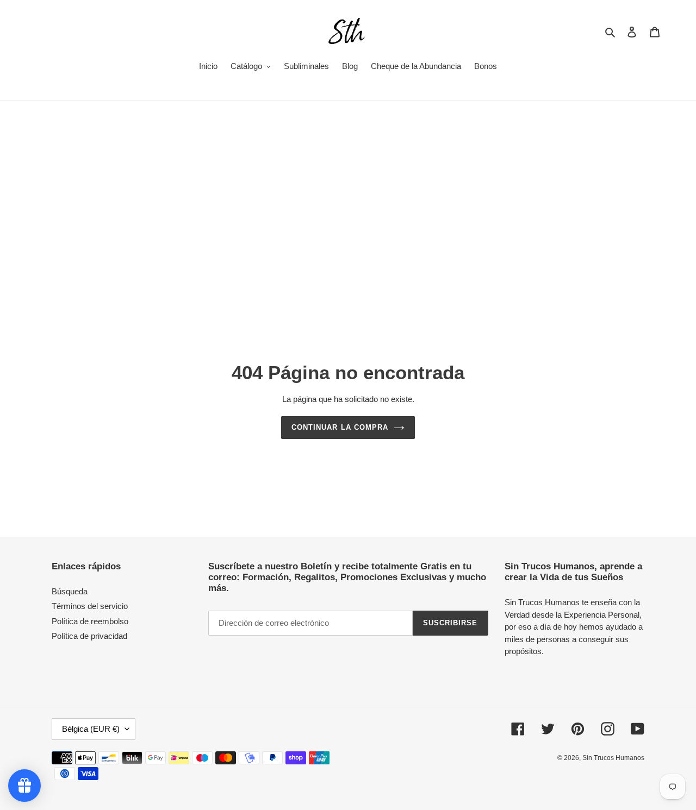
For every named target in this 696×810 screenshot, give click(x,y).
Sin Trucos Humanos (613, 758)
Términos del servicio (90, 606)
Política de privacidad (89, 636)
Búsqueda (70, 591)
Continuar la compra (339, 427)
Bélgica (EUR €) (91, 728)
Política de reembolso (90, 621)
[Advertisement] (348, 182)
